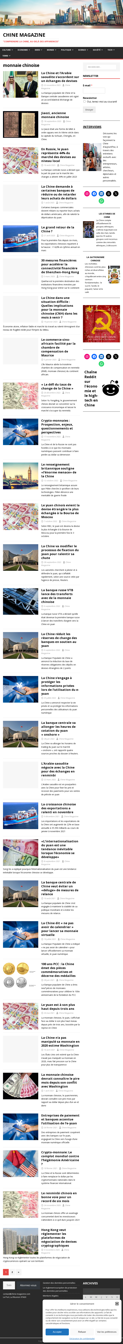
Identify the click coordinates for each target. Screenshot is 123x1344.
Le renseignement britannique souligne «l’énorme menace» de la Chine (58, 470)
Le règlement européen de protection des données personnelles (60, 1289)
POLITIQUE (66, 50)
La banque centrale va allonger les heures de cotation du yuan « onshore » (58, 729)
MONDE (50, 50)
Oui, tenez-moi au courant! (102, 101)
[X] (115, 193)
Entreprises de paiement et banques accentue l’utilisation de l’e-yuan (60, 1119)
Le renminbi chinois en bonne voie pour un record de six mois (59, 1197)
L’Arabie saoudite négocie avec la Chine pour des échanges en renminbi (58, 769)
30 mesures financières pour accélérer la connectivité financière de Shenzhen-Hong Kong (60, 266)
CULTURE (6, 50)
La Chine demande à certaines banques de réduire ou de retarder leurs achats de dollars (58, 192)
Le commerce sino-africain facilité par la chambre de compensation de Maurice (58, 347)
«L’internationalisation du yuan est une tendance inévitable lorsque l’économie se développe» (59, 849)
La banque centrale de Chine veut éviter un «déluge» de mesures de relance (59, 888)
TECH (110, 50)
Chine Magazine (67, 165)
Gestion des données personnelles (59, 1283)
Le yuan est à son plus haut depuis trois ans (58, 1007)
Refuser (82, 1332)
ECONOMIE (23, 50)
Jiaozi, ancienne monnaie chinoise (55, 115)
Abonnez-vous (28, 1285)
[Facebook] (94, 193)
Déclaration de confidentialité (82, 1338)
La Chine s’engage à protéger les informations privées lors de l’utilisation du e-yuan (60, 686)
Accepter (57, 1332)
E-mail (87, 85)
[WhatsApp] (101, 201)
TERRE (5, 55)
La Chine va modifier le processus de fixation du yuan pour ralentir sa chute (60, 552)
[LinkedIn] (101, 193)
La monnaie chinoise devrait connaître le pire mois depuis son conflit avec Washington (60, 1080)
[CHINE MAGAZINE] (61, 26)
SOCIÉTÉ (96, 50)
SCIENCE (82, 50)
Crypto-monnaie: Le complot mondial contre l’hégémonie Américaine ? (60, 1158)
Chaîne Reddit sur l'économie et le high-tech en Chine (91, 388)
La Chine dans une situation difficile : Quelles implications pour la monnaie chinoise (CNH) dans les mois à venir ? (59, 307)
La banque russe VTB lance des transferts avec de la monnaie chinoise (57, 596)
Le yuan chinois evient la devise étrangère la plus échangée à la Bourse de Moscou (60, 511)
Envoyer (89, 109)
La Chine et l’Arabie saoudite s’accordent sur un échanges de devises (60, 77)
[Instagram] (87, 193)
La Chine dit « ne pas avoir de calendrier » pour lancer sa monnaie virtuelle (59, 929)
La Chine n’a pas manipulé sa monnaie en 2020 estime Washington (60, 1042)
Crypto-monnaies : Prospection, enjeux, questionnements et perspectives (57, 426)
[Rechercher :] (101, 67)
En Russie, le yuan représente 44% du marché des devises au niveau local (58, 155)
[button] (117, 1303)
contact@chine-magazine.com (16, 1294)
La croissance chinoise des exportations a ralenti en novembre (58, 808)
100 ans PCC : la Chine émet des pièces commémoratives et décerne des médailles (58, 970)
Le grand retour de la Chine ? (57, 229)
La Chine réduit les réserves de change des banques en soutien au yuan (59, 640)
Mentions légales (50, 1295)
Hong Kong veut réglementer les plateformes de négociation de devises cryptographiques (59, 1238)
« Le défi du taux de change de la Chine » (57, 386)
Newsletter (90, 98)
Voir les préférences (107, 1332)
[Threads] (108, 193)
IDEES (37, 50)
